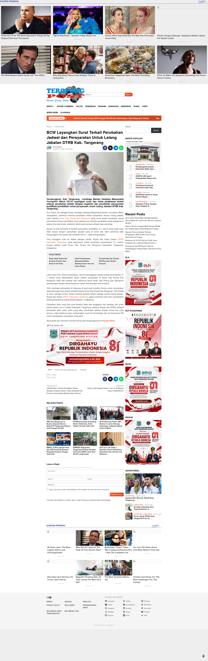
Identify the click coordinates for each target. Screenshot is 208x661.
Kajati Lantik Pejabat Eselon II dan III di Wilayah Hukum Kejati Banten (105, 388)
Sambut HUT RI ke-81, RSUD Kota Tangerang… (139, 499)
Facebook (111, 601)
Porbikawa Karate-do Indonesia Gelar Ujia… (145, 186)
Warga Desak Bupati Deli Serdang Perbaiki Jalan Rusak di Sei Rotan (58, 261)
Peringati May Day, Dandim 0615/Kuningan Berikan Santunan (109, 261)
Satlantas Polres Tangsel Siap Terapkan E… (146, 205)
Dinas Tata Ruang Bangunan (66, 369)
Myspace (111, 612)
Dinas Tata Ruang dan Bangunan (74, 218)
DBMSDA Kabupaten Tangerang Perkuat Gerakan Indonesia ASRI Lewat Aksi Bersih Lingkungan (84, 450)
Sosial (138, 174)
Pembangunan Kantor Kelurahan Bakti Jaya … (146, 168)
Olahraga (139, 183)
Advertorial (140, 164)
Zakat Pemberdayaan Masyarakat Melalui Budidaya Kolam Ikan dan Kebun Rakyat (84, 262)
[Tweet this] (110, 147)
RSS (145, 615)
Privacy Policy (53, 605)
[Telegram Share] (115, 147)
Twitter (128, 601)
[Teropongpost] (65, 94)
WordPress (148, 604)
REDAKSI (68, 601)
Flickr (128, 615)
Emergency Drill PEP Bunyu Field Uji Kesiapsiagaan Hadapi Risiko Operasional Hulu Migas (143, 248)
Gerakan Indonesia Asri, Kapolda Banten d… (144, 508)
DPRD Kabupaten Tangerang (75, 296)
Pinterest (147, 601)
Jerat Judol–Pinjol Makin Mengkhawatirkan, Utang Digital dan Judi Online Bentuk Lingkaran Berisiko (143, 220)
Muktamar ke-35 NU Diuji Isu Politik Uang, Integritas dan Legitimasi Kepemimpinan (141, 241)
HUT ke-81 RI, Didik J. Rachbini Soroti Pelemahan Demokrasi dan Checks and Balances (111, 450)
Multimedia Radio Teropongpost (54, 612)
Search (118, 94)
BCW (69, 201)
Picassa (110, 615)
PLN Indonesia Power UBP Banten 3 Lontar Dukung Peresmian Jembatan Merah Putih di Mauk (111, 424)
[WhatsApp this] (121, 147)
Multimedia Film (72, 611)
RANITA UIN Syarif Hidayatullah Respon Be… (147, 177)
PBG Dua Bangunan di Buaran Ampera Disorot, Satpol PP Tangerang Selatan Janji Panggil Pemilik (58, 424)
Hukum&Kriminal (142, 202)
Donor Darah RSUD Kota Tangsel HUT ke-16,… (144, 517)
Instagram (111, 608)
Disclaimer (69, 605)
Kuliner (139, 192)
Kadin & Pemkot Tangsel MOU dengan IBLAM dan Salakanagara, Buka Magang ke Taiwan (142, 227)
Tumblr (110, 604)
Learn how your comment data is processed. (94, 500)
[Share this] (105, 147)
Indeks (49, 601)
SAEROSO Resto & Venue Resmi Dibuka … (147, 195)
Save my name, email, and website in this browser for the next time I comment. (79, 489)
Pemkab (83, 369)
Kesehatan (148, 514)
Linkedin (128, 608)
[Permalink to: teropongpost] (49, 147)
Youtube (147, 612)
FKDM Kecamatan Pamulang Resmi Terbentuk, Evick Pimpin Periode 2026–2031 (84, 423)
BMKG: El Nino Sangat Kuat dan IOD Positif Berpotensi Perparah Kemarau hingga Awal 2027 (58, 450)
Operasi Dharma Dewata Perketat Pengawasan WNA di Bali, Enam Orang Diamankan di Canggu (106, 118)
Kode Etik (87, 601)
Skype (128, 612)
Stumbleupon (130, 604)
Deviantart (147, 608)
